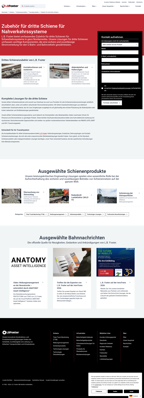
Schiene (66, 6)
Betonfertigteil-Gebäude (84, 337)
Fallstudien (131, 2)
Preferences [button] (95, 387)
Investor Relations (106, 347)
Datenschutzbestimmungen (121, 88)
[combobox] (32, 6)
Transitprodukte (34, 12)
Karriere (124, 2)
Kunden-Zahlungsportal (108, 337)
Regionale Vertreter (106, 343)
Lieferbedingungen (106, 359)
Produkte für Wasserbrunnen (81, 350)
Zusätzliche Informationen (110, 71)
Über (93, 6)
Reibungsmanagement (61, 343)
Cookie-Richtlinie (7, 380)
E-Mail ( (108, 56)
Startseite (4, 12)
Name (103, 49)
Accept (131, 391)
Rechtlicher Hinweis (38, 380)
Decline (115, 391)
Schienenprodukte (21, 12)
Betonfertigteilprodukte (84, 340)
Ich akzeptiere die (121, 88)
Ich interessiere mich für (115, 41)
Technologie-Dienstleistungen (59, 353)
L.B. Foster (43, 133)
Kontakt (138, 6)
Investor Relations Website (112, 2)
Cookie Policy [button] (98, 384)
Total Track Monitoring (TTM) (61, 338)
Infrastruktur (80, 6)
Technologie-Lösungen (61, 349)
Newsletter (103, 356)
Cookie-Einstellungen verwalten (55, 380)
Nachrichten (124, 6)
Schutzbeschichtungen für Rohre (85, 345)
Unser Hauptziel (107, 6)
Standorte (139, 2)
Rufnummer (105, 64)
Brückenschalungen (83, 354)
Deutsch (135, 396)
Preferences (99, 391)
